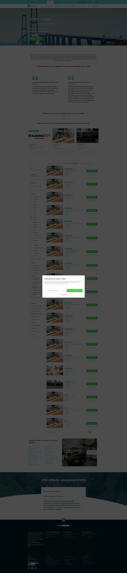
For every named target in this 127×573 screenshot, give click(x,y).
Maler (35, 206)
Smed (35, 214)
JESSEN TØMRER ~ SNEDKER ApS (72, 265)
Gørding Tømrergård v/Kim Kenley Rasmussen (74, 210)
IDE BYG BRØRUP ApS (69, 396)
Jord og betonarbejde (38, 237)
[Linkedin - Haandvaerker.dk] (36, 568)
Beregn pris (57, 5)
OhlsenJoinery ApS (83, 82)
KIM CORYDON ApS (69, 423)
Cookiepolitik (67, 560)
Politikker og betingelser (70, 559)
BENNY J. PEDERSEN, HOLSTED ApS (73, 304)
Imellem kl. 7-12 (35, 316)
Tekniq (34, 275)
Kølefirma (36, 250)
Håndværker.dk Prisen (37, 308)
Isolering (35, 204)
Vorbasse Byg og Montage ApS (71, 170)
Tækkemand (36, 253)
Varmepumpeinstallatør (38, 247)
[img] (88, 5)
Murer (35, 212)
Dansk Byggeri (36, 265)
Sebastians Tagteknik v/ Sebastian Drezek (73, 344)
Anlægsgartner (37, 196)
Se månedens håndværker (51, 562)
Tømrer (35, 217)
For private (50, 2)
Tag (34, 209)
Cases (84, 559)
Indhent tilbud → (92, 174)
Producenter (85, 560)
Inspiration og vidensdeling (51, 557)
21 (87, 432)
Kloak (35, 219)
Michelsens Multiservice (69, 183)
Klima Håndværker (36, 311)
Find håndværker (48, 5)
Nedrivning (36, 227)
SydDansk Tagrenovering (70, 383)
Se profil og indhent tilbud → (70, 456)
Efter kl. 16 (34, 322)
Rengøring (36, 222)
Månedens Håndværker (37, 306)
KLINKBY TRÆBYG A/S (69, 317)
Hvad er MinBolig (49, 565)
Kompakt (69, 163)
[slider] (37, 176)
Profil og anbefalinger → (92, 170)
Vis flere (32, 257)
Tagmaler (36, 255)
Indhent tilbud (65, 5)
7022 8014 (32, 563)
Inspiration (73, 5)
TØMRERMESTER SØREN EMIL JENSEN (73, 237)
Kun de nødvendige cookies (52, 290)
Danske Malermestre (37, 270)
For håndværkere (57, 2)
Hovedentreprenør (37, 235)
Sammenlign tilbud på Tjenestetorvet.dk (69, 564)
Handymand (36, 232)
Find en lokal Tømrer (35, 38)
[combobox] (37, 171)
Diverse (35, 242)
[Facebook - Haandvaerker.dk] (29, 568)
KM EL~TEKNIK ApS (69, 197)
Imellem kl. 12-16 (35, 319)
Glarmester (36, 199)
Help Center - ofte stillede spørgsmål (53, 563)
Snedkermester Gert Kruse (70, 330)
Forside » (30, 11)
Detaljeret (75, 163)
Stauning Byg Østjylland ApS (50, 82)
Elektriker (36, 224)
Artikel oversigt (68, 562)
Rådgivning (36, 240)
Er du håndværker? (50, 559)
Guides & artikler (86, 557)
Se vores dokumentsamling (88, 563)
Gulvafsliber (36, 245)
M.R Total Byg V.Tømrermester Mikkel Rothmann (75, 357)
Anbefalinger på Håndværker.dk (52, 560)
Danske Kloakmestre (37, 272)
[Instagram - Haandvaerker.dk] (32, 568)
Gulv (35, 201)
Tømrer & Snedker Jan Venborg (71, 409)
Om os (79, 5)
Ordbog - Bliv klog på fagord (89, 562)
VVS (34, 229)
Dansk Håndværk (36, 267)
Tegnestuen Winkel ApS (69, 370)
